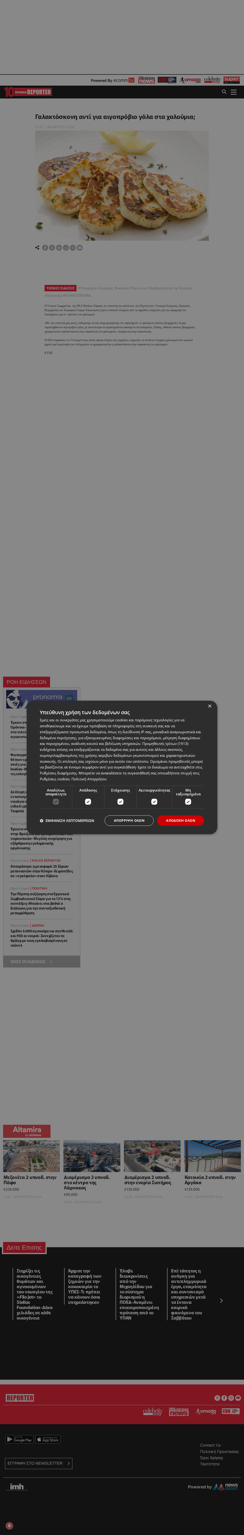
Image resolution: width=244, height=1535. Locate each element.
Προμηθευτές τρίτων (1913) (165, 743)
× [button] (209, 706)
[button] (67, 820)
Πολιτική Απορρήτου (89, 779)
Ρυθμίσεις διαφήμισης (58, 773)
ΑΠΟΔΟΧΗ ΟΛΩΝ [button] (180, 820)
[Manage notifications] (9, 1526)
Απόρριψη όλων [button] (129, 820)
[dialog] (122, 767)
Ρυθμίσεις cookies (55, 779)
